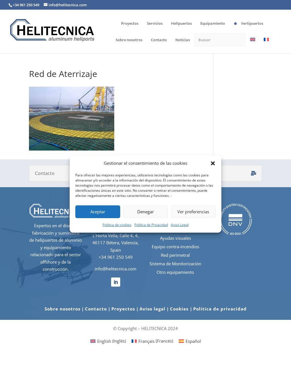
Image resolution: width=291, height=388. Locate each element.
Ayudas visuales (175, 238)
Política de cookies (117, 224)
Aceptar (97, 211)
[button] (213, 163)
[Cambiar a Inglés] (252, 45)
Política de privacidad (220, 309)
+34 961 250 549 (116, 257)
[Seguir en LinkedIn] (115, 282)
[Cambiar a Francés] (266, 45)
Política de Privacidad (151, 224)
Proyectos (123, 309)
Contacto (96, 309)
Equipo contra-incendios (175, 246)
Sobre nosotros (62, 309)
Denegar (145, 211)
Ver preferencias (193, 211)
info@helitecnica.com (115, 269)
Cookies (180, 309)
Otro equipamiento (175, 272)
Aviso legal (152, 309)
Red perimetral (175, 255)
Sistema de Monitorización (175, 263)
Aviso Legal (180, 224)
